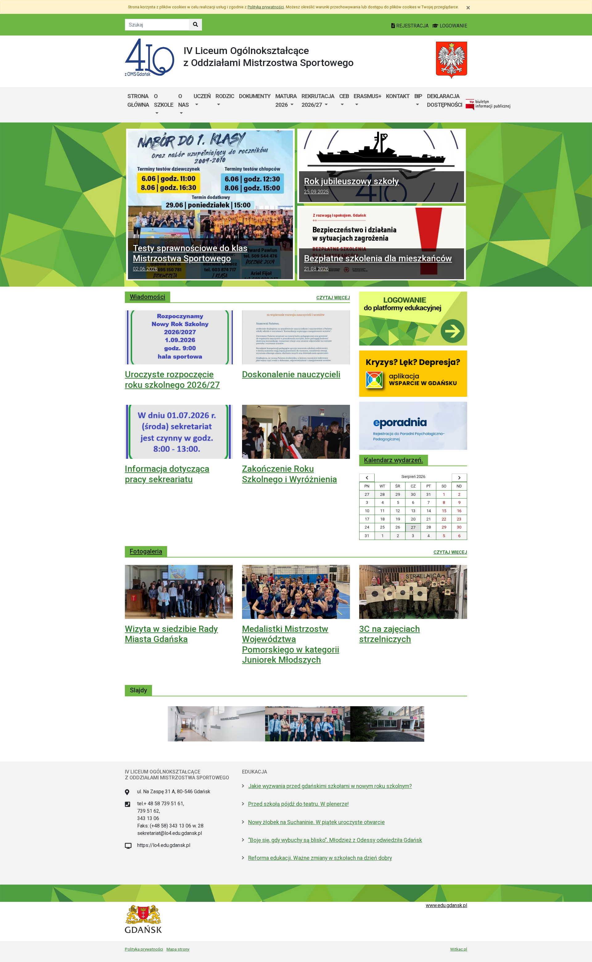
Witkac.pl (458, 949)
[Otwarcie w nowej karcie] (413, 318)
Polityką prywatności (266, 7)
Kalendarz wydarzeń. (393, 460)
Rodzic (225, 96)
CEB (344, 96)
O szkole (163, 100)
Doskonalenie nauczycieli (291, 374)
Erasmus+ (367, 96)
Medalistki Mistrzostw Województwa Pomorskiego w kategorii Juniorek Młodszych (290, 644)
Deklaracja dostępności (444, 100)
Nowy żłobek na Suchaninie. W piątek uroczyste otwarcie (316, 822)
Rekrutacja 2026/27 (318, 100)
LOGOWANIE (452, 26)
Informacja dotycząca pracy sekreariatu (167, 474)
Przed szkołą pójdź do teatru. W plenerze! (298, 804)
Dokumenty (254, 96)
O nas (183, 100)
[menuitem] (163, 104)
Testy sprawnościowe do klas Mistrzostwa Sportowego (190, 257)
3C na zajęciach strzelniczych (389, 634)
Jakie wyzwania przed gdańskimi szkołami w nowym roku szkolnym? (330, 786)
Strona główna (138, 100)
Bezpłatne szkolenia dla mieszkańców (378, 262)
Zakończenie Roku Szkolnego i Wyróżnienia (289, 474)
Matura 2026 (286, 100)
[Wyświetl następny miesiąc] (459, 478)
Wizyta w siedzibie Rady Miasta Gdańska (171, 634)
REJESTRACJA (412, 26)
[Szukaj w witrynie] (195, 25)
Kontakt (397, 96)
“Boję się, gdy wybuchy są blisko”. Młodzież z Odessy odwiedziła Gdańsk (335, 840)
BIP (418, 96)
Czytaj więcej (333, 298)
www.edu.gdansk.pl (446, 905)
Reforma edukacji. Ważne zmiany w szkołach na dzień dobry (320, 858)
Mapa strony (177, 949)
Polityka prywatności (144, 949)
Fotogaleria (146, 551)
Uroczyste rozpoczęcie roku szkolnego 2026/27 (172, 379)
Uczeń (202, 96)
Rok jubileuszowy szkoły (351, 185)
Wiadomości (147, 297)
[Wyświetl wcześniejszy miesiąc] (367, 478)
